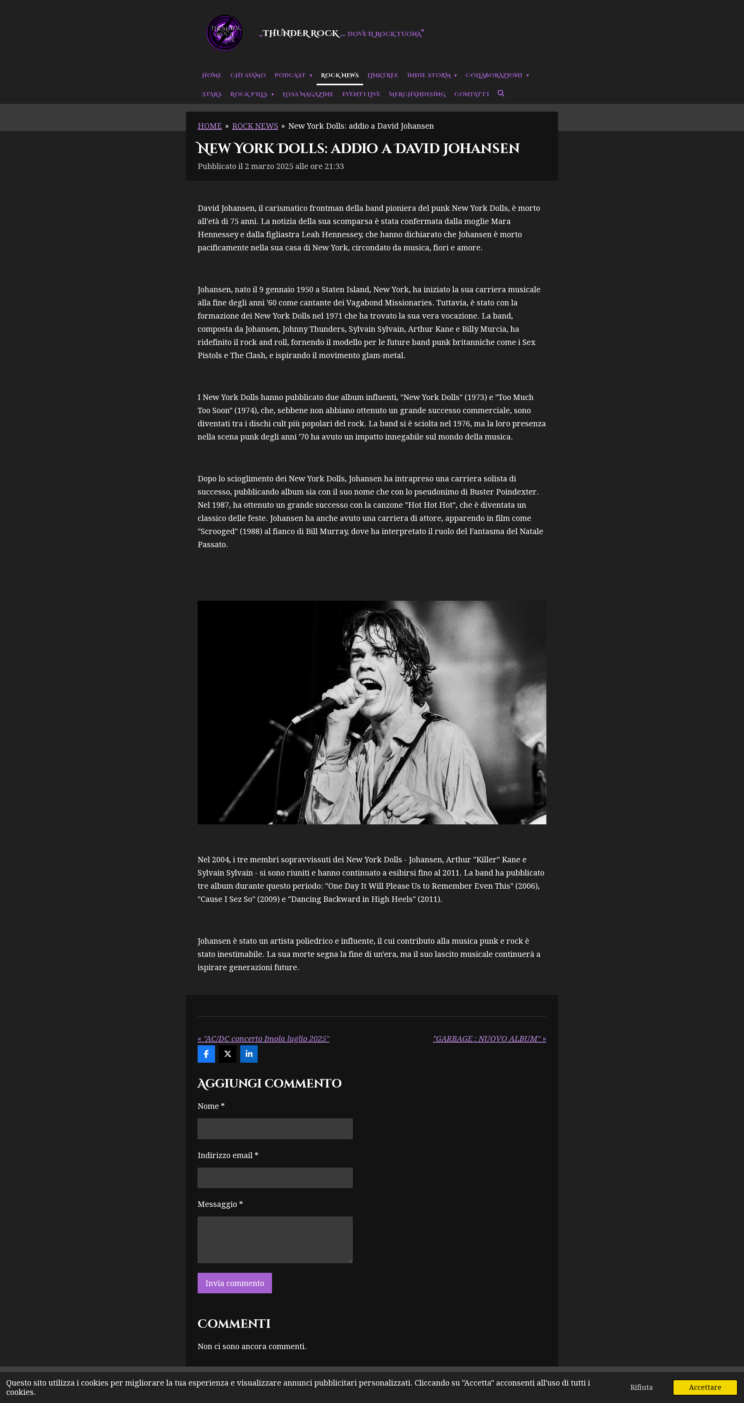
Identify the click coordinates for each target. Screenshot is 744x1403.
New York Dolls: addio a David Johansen (361, 126)
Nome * (211, 1106)
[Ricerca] (501, 93)
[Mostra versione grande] (372, 712)
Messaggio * (220, 1204)
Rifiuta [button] (641, 1387)
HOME (210, 126)
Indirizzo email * (228, 1155)
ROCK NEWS (255, 126)
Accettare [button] (705, 1387)
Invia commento (234, 1283)
